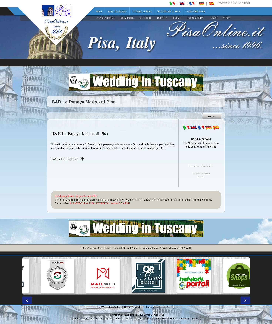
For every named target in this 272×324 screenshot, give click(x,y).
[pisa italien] (202, 3)
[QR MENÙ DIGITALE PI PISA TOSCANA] (136, 276)
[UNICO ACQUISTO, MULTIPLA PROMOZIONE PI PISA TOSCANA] (181, 276)
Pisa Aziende (117, 11)
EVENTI (177, 18)
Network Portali (240, 3)
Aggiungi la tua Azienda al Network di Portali (167, 248)
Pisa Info (145, 18)
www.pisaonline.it (101, 248)
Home (211, 116)
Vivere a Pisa (142, 11)
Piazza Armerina (133, 307)
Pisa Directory (106, 18)
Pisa (99, 11)
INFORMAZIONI (196, 18)
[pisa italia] (172, 3)
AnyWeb (102, 307)
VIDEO (226, 18)
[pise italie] (192, 3)
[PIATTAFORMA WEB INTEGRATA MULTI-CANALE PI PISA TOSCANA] (45, 276)
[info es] (216, 127)
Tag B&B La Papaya (201, 173)
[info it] (186, 127)
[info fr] (201, 127)
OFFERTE (162, 18)
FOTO (214, 18)
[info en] (193, 127)
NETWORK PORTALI (151, 314)
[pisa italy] (182, 3)
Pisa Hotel (127, 18)
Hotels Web (151, 307)
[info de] (208, 127)
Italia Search (168, 307)
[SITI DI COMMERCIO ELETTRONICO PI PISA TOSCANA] (227, 276)
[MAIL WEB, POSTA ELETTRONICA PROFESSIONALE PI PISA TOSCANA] (90, 276)
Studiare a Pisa (168, 11)
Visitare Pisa (195, 11)
